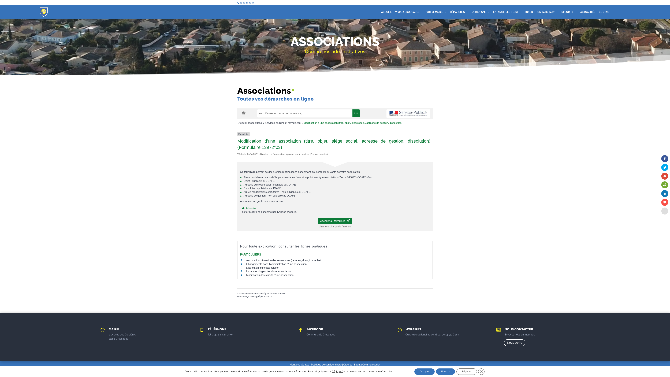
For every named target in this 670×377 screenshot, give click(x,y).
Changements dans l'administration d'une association (276, 264)
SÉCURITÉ (567, 12)
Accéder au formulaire (333, 220)
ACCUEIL (386, 12)
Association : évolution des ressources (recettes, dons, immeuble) (283, 260)
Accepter (424, 371)
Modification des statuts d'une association (269, 274)
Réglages (467, 371)
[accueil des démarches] (244, 112)
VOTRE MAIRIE (434, 12)
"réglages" (337, 371)
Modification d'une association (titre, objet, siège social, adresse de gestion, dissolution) (353, 122)
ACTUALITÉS (587, 12)
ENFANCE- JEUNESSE (505, 12)
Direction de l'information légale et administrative (262, 293)
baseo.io (268, 296)
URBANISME (479, 12)
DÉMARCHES (457, 12)
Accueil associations (251, 122)
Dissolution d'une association (262, 267)
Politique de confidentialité (326, 364)
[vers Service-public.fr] (408, 113)
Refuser (445, 371)
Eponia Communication (367, 364)
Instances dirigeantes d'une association (268, 271)
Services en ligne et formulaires (283, 122)
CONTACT (605, 12)
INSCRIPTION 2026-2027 (539, 12)
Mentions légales (299, 364)
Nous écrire (514, 342)
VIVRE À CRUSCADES (407, 12)
